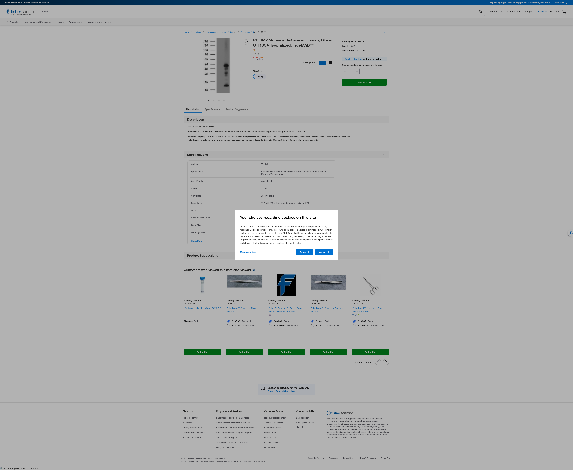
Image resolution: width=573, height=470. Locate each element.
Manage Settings (248, 252)
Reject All (304, 252)
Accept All (324, 252)
